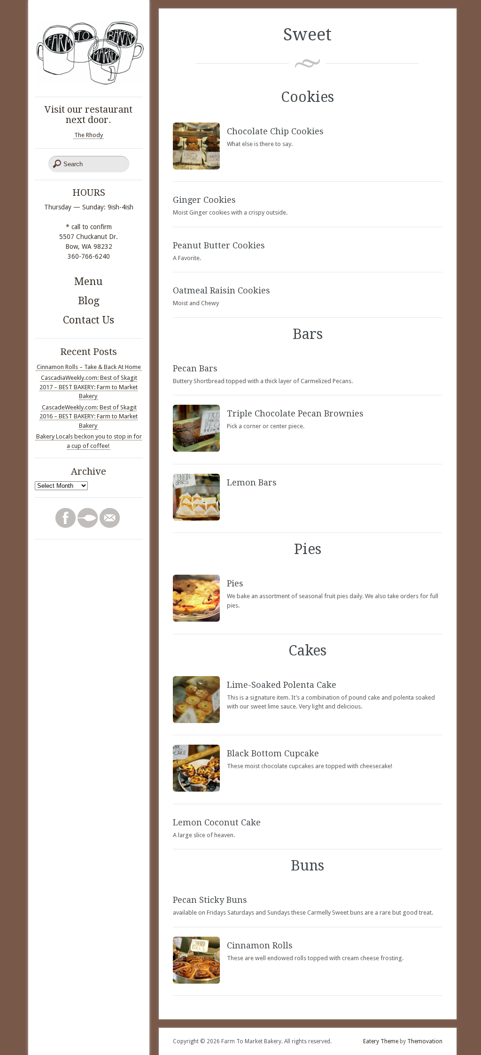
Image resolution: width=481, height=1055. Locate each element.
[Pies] (196, 619)
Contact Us (88, 320)
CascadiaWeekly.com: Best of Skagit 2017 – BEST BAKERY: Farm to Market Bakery (88, 387)
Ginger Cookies (204, 200)
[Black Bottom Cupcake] (196, 789)
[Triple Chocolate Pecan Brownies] (196, 449)
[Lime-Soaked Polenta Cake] (196, 720)
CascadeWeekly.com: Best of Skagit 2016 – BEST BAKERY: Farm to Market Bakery (88, 416)
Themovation (424, 1041)
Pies (235, 583)
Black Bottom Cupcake (273, 753)
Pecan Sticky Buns (210, 900)
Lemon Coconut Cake (217, 822)
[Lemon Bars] (196, 518)
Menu (88, 281)
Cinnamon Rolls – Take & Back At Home (89, 366)
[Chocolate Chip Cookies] (196, 167)
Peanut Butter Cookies (219, 245)
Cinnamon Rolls (260, 945)
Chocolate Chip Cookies (275, 131)
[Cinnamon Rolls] (196, 981)
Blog (89, 301)
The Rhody (88, 135)
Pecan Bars (195, 368)
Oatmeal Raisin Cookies (221, 290)
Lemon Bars (252, 482)
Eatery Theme (380, 1041)
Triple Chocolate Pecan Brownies (295, 413)
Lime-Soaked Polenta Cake (281, 685)
